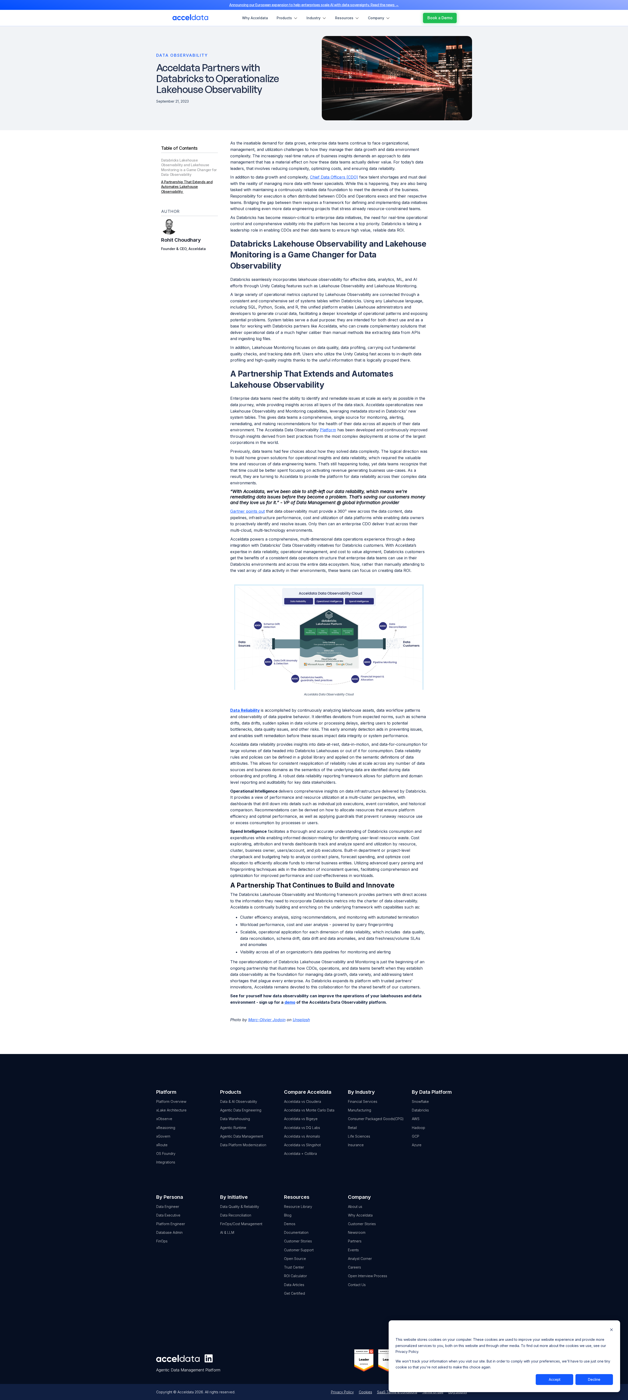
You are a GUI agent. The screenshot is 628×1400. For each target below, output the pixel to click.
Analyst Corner (360, 1258)
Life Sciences (359, 1136)
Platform (328, 429)
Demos (289, 1224)
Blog (287, 1215)
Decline (594, 1379)
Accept (554, 1379)
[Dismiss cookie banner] (611, 1330)
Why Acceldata (360, 1215)
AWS (415, 1119)
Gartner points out (247, 511)
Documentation (296, 1232)
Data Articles (294, 1285)
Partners (355, 1241)
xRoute (162, 1145)
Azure (416, 1145)
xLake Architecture (171, 1110)
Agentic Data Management (241, 1136)
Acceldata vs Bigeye (301, 1119)
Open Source (295, 1258)
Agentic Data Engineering (240, 1110)
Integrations (165, 1162)
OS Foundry (165, 1153)
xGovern (163, 1136)
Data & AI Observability (238, 1101)
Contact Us (357, 1285)
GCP (415, 1136)
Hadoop (418, 1128)
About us (355, 1206)
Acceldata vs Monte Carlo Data (309, 1110)
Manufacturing (359, 1110)
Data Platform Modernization (243, 1145)
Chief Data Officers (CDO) (334, 177)
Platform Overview (171, 1101)
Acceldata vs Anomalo (302, 1136)
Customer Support (299, 1250)
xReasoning (165, 1128)
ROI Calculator (295, 1276)
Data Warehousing (235, 1119)
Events (353, 1250)
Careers (354, 1267)
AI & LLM (227, 1232)
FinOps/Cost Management (241, 1224)
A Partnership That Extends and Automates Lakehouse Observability (187, 187)
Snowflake (420, 1101)
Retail (352, 1128)
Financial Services (362, 1101)
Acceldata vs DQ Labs (302, 1128)
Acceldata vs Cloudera (302, 1101)
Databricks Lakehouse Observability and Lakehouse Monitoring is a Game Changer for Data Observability (189, 167)
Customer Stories (298, 1241)
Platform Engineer (170, 1224)
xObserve (164, 1119)
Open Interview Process (367, 1276)
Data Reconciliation (235, 1215)
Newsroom (356, 1232)
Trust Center (294, 1267)
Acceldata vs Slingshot (302, 1145)
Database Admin (169, 1232)
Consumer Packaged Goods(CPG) (376, 1119)
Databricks (420, 1110)
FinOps (162, 1241)
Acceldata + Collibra (300, 1153)
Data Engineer (167, 1206)
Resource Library (298, 1206)
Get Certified (294, 1293)
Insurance (356, 1145)
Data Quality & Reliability (239, 1206)
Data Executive (168, 1215)
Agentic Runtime (233, 1128)
